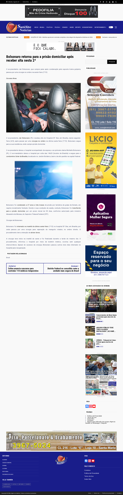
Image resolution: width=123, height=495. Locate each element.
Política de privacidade (108, 493)
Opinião (28, 484)
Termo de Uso (91, 417)
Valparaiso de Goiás (7, 474)
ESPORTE (78, 27)
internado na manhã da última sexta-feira (32, 226)
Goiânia (4, 465)
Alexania (4, 459)
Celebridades (6, 484)
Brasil (63, 37)
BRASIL (42, 27)
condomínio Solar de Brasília (16, 156)
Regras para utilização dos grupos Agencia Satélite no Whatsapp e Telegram (100, 422)
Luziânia (4, 468)
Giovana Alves (11, 78)
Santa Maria (6, 486)
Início (89, 493)
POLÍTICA (49, 27)
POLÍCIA (57, 27)
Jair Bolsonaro (24, 138)
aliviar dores (35, 233)
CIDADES (64, 27)
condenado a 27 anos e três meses (30, 205)
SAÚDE (72, 27)
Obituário (21, 484)
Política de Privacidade (94, 416)
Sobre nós (96, 493)
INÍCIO (36, 27)
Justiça (14, 484)
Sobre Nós (26, 2)
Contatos (34, 2)
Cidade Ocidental (6, 462)
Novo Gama (5, 471)
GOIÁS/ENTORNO (87, 27)
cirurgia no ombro (39, 141)
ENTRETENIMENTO (100, 27)
